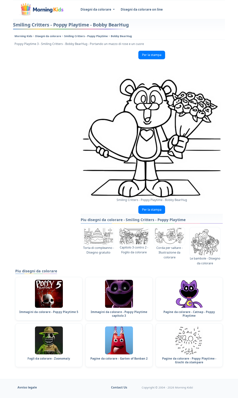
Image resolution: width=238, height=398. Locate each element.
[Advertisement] (45, 105)
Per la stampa (151, 55)
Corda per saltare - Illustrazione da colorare (169, 252)
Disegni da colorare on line (142, 9)
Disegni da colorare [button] (96, 9)
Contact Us (119, 387)
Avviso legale (27, 387)
